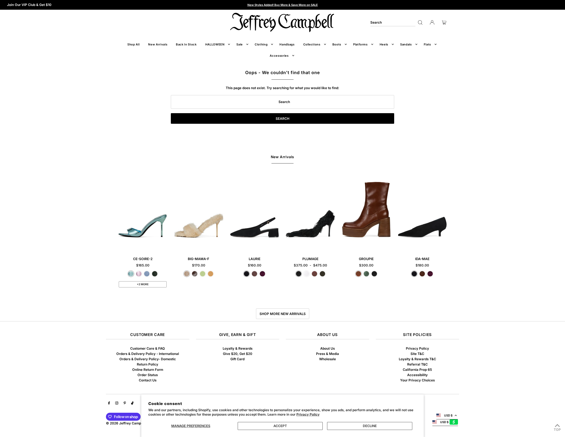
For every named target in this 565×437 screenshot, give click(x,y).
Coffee (195, 274)
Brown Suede (254, 274)
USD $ (448, 415)
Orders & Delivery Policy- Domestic (147, 359)
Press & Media (327, 354)
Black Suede (246, 274)
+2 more (143, 284)
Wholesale (327, 359)
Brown (314, 274)
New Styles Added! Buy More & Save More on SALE (282, 5)
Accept (280, 426)
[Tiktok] (132, 403)
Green (366, 274)
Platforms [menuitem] (360, 44)
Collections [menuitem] (311, 44)
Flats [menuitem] (427, 44)
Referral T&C (417, 364)
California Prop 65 (417, 370)
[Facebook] (109, 403)
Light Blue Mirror (131, 274)
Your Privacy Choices (417, 380)
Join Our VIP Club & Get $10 (29, 5)
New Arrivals (282, 157)
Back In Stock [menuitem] (186, 44)
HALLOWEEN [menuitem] (215, 44)
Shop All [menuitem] (133, 44)
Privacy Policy (308, 414)
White (306, 274)
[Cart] (444, 22)
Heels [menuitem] (384, 44)
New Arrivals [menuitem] (157, 44)
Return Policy (147, 364)
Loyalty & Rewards (237, 348)
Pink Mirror (139, 274)
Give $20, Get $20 (237, 354)
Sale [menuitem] (239, 44)
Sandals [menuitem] (406, 44)
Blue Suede (147, 274)
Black (299, 274)
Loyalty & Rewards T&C (417, 359)
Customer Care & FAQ (147, 348)
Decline (370, 426)
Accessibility (417, 375)
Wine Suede (262, 274)
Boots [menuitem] (336, 44)
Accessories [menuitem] (279, 55)
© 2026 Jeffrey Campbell (126, 423)
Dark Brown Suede (422, 274)
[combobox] (392, 22)
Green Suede (155, 274)
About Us (327, 348)
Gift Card (237, 359)
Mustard (210, 274)
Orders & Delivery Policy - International (147, 354)
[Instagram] (116, 403)
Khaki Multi (322, 274)
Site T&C (417, 354)
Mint (203, 274)
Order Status (147, 375)
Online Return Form (147, 370)
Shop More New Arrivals (283, 314)
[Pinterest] (125, 403)
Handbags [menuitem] (286, 44)
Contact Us (147, 380)
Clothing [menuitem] (261, 44)
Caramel (358, 274)
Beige (187, 274)
